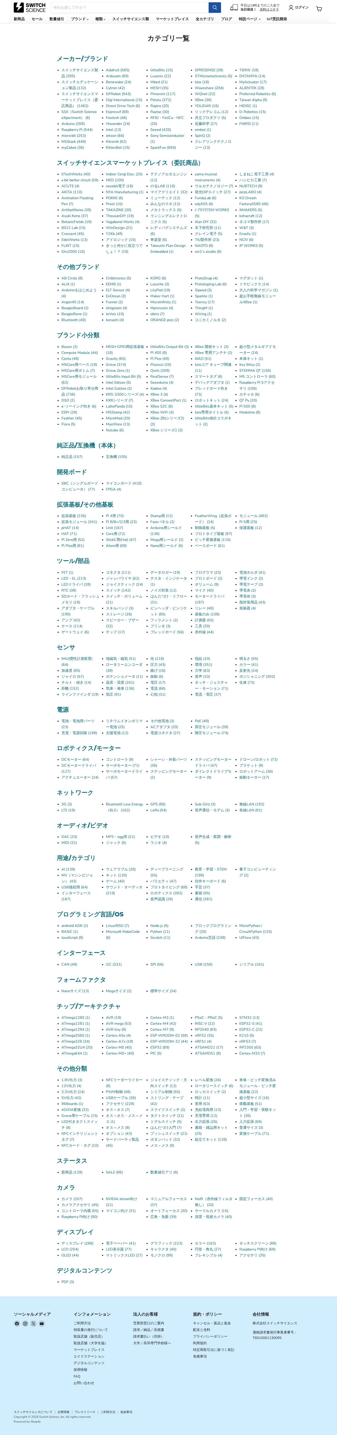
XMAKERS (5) (250, 209)
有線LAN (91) (250, 810)
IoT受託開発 (277, 19)
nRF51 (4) (203, 1041)
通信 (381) (203, 899)
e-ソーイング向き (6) (78, 406)
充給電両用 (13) (208, 1109)
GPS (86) (158, 804)
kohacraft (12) (250, 215)
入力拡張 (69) (250, 1121)
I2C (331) (114, 964)
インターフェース (81, 952)
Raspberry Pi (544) (77, 129)
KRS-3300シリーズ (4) (125, 394)
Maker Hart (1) (162, 296)
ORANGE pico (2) (164, 319)
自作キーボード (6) (210, 881)
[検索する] (215, 7)
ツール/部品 (73, 561)
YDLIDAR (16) (207, 105)
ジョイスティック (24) (124, 584)
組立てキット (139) (211, 1139)
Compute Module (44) (79, 352)
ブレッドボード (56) (167, 632)
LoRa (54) (158, 810)
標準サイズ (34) (163, 991)
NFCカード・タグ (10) (80, 1145)
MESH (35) (159, 88)
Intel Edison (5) (118, 382)
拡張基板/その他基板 (85, 504)
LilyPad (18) (160, 290)
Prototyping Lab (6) (211, 284)
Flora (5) (68, 424)
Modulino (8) (249, 412)
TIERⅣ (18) (249, 70)
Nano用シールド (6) (166, 545)
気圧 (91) (113, 694)
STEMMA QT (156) (255, 370)
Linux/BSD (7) (117, 925)
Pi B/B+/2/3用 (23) (121, 521)
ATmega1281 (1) (75, 1023)
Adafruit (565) (118, 70)
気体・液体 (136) (120, 688)
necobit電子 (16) (119, 186)
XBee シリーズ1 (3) (166, 430)
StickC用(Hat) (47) (121, 539)
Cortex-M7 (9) (162, 1029)
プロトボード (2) (208, 578)
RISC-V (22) (205, 1023)
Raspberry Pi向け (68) (257, 1249)
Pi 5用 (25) (248, 521)
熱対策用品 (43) (252, 602)
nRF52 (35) (204, 1035)
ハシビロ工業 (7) (253, 180)
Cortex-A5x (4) (118, 1035)
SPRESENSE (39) (209, 70)
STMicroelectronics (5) (213, 76)
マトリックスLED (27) (124, 1255)
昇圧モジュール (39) (211, 727)
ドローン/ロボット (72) (258, 759)
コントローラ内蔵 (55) (80, 1210)
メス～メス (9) (162, 1145)
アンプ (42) (70, 620)
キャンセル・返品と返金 (212, 1323)
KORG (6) (158, 278)
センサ (66, 647)
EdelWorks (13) (74, 239)
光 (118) (157, 658)
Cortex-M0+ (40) (120, 1053)
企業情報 (63, 1412)
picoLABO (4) (250, 192)
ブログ (226, 19)
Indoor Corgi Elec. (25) (124, 174)
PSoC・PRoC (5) (209, 1017)
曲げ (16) (158, 670)
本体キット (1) (251, 358)
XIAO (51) (203, 358)
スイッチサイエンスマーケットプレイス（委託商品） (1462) (79, 99)
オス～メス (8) (118, 1127)
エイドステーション (89, 1356)
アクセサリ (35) (252, 1255)
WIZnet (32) (205, 93)
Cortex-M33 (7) (252, 1053)
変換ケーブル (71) (254, 1133)
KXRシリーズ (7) (119, 400)
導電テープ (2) (251, 584)
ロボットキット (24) (211, 400)
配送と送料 (201, 1330)
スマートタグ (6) (208, 376)
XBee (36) (203, 99)
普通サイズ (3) (251, 1127)
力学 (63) (202, 670)
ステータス (72, 1160)
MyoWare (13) (118, 424)
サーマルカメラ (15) (211, 1210)
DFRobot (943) (118, 93)
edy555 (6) (204, 204)
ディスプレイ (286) (77, 1243)
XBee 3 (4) (159, 394)
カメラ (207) (72, 1198)
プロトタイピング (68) (169, 887)
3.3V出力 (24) (73, 1091)
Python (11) (160, 931)
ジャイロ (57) (72, 676)
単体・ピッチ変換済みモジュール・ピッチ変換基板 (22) (257, 1085)
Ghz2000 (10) (73, 251)
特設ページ (248, 19)
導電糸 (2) (247, 590)
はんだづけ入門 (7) (166, 1127)
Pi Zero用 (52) (73, 539)
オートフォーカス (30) (169, 1210)
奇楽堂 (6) (158, 239)
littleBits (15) (161, 70)
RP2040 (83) (206, 1029)
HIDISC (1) (248, 105)
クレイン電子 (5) (208, 233)
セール (37, 19)
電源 (63, 709)
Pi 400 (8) (158, 352)
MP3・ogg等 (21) (120, 836)
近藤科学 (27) (206, 123)
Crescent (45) (72, 233)
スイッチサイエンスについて (33, 1412)
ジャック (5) (116, 842)
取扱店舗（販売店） (89, 1336)
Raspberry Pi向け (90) (79, 1216)
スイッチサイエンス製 (130, 19)
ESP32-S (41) (250, 1023)
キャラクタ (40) (163, 1249)
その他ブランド (78, 266)
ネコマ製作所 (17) (254, 221)
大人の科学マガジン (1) (258, 290)
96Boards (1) (72, 1103)
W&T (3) (246, 227)
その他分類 (72, 1068)
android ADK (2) (74, 925)
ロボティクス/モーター (89, 748)
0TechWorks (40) (75, 174)
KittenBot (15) (118, 147)
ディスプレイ (75, 1232)
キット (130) (116, 875)
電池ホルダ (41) (252, 572)
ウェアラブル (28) (121, 869)
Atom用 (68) (116, 545)
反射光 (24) (248, 670)
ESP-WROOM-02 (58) (169, 1035)
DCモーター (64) (75, 759)
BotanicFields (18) (76, 221)
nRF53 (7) (247, 1041)
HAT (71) (69, 533)
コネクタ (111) (118, 572)
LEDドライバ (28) (76, 584)
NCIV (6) (246, 239)
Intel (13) (113, 129)
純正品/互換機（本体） (88, 445)
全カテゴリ (205, 19)
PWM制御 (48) (118, 1091)
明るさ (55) (248, 658)
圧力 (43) (158, 664)
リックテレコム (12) (211, 111)
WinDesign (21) (119, 227)
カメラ (66, 1187)
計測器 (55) (204, 620)
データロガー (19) (165, 572)
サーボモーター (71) (122, 765)
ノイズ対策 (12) (163, 590)
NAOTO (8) (204, 245)
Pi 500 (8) (247, 406)
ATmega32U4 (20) (77, 1047)
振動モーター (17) (254, 777)
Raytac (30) (159, 111)
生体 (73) (246, 682)
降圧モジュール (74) (211, 732)
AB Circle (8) (72, 278)
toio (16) (202, 82)
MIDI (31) (69, 842)
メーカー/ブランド (82, 58)
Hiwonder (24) (118, 123)
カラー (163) (205, 1243)
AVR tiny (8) (116, 1029)
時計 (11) (202, 1097)
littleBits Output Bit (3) (169, 346)
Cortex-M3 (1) (162, 1017)
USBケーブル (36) (121, 1097)
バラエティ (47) (163, 881)
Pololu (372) (160, 99)
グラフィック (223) (166, 1243)
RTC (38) (68, 590)
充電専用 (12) (206, 1115)
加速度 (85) (70, 670)
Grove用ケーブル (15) (79, 1115)
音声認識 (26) (161, 899)
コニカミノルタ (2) (210, 319)
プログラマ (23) (208, 572)
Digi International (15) (124, 99)
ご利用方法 (82, 1323)
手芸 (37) (202, 887)
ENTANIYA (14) (252, 76)
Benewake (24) (118, 82)
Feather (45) (71, 418)
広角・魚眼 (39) (163, 1216)
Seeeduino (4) (162, 382)
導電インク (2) (251, 578)
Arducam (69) (117, 76)
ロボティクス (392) (166, 893)
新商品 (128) (72, 1172)
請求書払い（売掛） (148, 1336)
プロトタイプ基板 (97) (213, 533)
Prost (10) (114, 204)
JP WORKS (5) (251, 245)
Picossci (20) (160, 364)
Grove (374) (116, 364)
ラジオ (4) (158, 842)
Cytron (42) (115, 88)
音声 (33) (202, 676)
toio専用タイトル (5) (212, 412)
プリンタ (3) (160, 626)
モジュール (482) (253, 515)
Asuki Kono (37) (74, 215)
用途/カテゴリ (76, 858)
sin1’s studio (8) (208, 251)
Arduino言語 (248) (210, 937)
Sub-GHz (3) (205, 804)
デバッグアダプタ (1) (212, 382)
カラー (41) (248, 664)
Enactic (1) (247, 233)
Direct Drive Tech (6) (123, 105)
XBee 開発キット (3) (212, 346)
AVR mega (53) (118, 1023)
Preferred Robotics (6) (257, 93)
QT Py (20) (248, 400)
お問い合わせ (84, 1383)
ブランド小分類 (78, 335)
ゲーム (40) (115, 881)
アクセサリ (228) (120, 1103)
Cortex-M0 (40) (119, 1047)
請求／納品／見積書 (148, 1330)
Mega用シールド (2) (166, 539)
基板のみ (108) (207, 614)
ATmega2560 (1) (75, 1035)
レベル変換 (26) (208, 1079)
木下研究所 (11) (208, 227)
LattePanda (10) (119, 406)
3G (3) (66, 804)
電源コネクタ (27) (165, 732)
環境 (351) (203, 664)
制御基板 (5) (205, 527)
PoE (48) (202, 721)
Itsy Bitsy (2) (249, 364)
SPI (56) (157, 964)
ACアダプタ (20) (164, 727)
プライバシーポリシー (210, 1336)
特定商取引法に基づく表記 (213, 1349)
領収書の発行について (91, 1330)
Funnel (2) (114, 302)
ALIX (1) (68, 284)
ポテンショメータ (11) (124, 676)
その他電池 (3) (162, 721)
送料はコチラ (269, 9)
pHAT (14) (70, 527)
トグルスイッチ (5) (166, 1121)
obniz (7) (157, 314)
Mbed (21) (159, 82)
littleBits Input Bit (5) (123, 376)
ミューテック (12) (165, 198)
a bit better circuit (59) (79, 180)
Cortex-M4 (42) (163, 1023)
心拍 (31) (158, 694)
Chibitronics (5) (118, 278)
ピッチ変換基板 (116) (213, 539)
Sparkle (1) (204, 296)
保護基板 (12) (250, 527)
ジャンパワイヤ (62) (122, 578)
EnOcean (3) (116, 296)
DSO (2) (68, 400)
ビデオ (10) (159, 836)
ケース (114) (72, 626)
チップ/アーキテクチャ (89, 1006)
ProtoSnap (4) (206, 278)
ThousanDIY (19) (120, 215)
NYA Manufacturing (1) (125, 192)
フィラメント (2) (164, 620)
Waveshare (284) (209, 88)
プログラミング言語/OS (90, 914)
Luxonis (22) (160, 76)
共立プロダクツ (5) (210, 117)
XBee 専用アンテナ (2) (213, 352)
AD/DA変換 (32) (75, 1109)
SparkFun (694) (163, 147)
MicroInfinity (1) (163, 302)
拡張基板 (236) (73, 515)
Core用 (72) (115, 533)
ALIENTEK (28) (251, 88)
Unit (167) (114, 527)
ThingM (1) (204, 308)
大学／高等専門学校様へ (152, 1343)
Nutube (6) (115, 430)
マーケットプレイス (172, 19)
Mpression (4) (161, 308)
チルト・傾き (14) (76, 682)
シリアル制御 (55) (165, 1091)
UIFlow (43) (249, 937)
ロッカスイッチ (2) (210, 1091)
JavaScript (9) (72, 937)
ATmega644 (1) (74, 1053)
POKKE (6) (114, 198)
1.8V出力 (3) (71, 1079)
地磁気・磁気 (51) (121, 658)
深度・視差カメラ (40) (213, 1216)
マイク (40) (204, 590)
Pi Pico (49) (159, 358)
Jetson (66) (115, 135)
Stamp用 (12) (161, 515)
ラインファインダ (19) (80, 694)
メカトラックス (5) (166, 209)
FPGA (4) (113, 489)
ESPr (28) (69, 412)
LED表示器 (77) (119, 1249)
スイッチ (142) (118, 590)
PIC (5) (156, 1053)
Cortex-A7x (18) (119, 1041)
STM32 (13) (249, 1017)
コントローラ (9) (119, 759)
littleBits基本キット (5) (214, 406)
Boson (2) (69, 346)
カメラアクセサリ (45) (80, 1204)
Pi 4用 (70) (115, 515)
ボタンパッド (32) (165, 1139)
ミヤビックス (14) (254, 284)
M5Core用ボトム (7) (78, 370)
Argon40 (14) (72, 302)
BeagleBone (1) (74, 314)
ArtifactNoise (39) (76, 209)
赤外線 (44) (204, 632)
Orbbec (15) (249, 117)
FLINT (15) (70, 245)
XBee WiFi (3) (162, 412)
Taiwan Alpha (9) (253, 99)
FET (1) (67, 572)
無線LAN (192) (251, 804)
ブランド (79, 19)
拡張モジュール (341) (79, 521)
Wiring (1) (203, 314)
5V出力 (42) (71, 1097)
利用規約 (200, 1343)
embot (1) (203, 129)
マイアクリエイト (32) (169, 192)
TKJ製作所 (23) (207, 239)
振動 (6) (156, 676)
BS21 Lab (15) (73, 227)
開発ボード (72, 472)
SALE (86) (114, 1172)
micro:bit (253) (73, 135)
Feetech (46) (116, 117)
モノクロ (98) (161, 1255)
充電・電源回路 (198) (79, 732)
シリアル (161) (251, 964)
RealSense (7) (162, 376)
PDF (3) (67, 1281)
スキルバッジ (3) (119, 608)
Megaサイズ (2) (119, 991)
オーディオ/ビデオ (83, 825)
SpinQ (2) (202, 135)
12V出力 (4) (71, 1085)
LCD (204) (70, 1249)
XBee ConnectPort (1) (168, 400)
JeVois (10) (115, 314)
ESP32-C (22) (250, 1029)
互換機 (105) (116, 456)
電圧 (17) (158, 682)
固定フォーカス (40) (256, 1198)
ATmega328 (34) (75, 1041)
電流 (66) (158, 688)
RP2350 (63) (250, 1047)
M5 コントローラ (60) (257, 376)
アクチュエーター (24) (80, 777)
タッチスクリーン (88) (257, 1243)
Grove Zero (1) (118, 370)
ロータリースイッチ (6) (214, 1085)
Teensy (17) (205, 302)
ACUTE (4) (70, 186)
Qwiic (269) (160, 370)
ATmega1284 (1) (75, 1029)
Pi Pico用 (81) (72, 545)
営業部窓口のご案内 (148, 1323)
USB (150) (204, 964)
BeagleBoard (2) (74, 308)
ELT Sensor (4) (118, 290)
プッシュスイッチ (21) (169, 1133)
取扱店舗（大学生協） (91, 1343)
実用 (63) (202, 1103)
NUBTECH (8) (250, 186)
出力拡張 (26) (206, 1121)
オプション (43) (119, 1133)
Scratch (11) (160, 937)
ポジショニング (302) (257, 676)
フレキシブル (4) (208, 1255)
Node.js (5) (159, 925)
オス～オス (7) (118, 1109)
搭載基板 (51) (250, 1103)
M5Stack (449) (73, 141)
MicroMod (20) (118, 418)
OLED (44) (70, 1255)
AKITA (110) (71, 192)
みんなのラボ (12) (165, 204)
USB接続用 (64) (74, 887)
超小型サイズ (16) (254, 1097)
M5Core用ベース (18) (79, 364)
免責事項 (200, 1356)
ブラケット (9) (251, 765)
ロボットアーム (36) (256, 771)
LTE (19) (68, 810)
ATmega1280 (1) (75, 1017)
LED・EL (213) (73, 578)
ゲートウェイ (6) (75, 632)
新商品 (19, 19)
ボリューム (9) (207, 584)
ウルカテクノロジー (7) (214, 186)
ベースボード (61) (210, 545)
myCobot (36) (72, 147)
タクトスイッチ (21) (167, 1115)
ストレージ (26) (119, 614)
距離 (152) (70, 688)
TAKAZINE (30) (118, 209)
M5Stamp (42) (118, 412)
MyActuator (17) (253, 82)
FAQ (77, 1376)
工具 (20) (202, 626)
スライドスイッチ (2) (167, 1109)
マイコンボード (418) (124, 483)
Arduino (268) (73, 123)
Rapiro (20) (159, 105)
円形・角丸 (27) (208, 1249)
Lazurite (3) (159, 284)
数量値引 (57, 19)
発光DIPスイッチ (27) (213, 192)
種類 (99, 19)
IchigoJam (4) (116, 308)
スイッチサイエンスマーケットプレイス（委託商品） (130, 162)
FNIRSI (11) (249, 123)
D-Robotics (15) (252, 111)
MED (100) (115, 180)
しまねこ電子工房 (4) (256, 174)
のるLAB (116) (162, 186)
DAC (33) (69, 836)
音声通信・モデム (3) (212, 810)
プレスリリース (85, 1412)
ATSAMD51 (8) (208, 1053)
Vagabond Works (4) (123, 221)
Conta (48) (70, 358)
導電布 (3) (247, 596)
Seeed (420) (160, 129)
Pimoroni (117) (162, 93)
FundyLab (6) (205, 198)
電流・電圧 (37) (208, 694)
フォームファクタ (81, 979)
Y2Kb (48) (114, 233)
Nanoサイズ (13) (75, 991)
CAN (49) (69, 964)
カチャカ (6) (249, 394)
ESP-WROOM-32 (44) (169, 1041)
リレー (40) (204, 608)
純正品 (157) (72, 456)
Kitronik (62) (116, 141)
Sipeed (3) (203, 290)
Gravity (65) (116, 358)
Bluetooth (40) (73, 319)
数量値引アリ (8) (164, 1172)
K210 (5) (246, 1035)
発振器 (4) (247, 608)
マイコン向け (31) (121, 1210)
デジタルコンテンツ (85, 1270)
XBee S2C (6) (161, 406)
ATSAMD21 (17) (209, 1047)
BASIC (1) (69, 931)
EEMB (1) (113, 284)
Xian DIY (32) (206, 221)
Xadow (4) (158, 388)
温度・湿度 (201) (120, 682)
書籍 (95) (202, 893)
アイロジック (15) (121, 239)
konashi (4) (115, 319)
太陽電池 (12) (117, 732)
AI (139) (68, 869)
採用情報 (80, 1369)
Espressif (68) (117, 111)
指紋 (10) (202, 658)
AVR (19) (113, 1017)
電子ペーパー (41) (121, 1243)
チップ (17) (115, 632)
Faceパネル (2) (162, 521)
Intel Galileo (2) (119, 388)
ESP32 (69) (159, 1047)
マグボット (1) (251, 278)
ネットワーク (75, 792)
